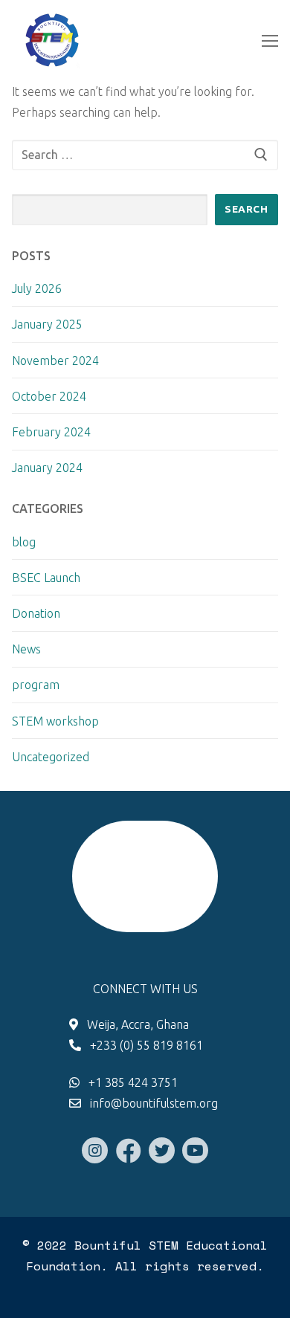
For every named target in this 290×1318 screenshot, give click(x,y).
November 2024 (55, 360)
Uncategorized (50, 756)
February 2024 (51, 432)
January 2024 (47, 467)
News (26, 649)
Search (246, 209)
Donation (36, 613)
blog (24, 542)
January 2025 (47, 324)
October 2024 (49, 396)
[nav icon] (270, 40)
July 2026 (37, 288)
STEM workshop (55, 721)
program (35, 684)
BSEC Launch (46, 577)
